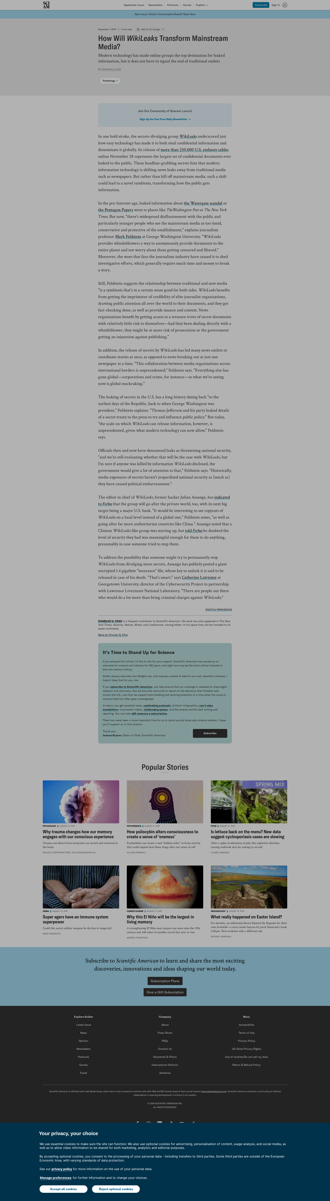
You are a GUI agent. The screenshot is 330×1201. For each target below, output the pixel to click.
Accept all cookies (63, 1189)
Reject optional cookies (116, 1189)
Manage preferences (55, 1178)
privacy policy (62, 1169)
